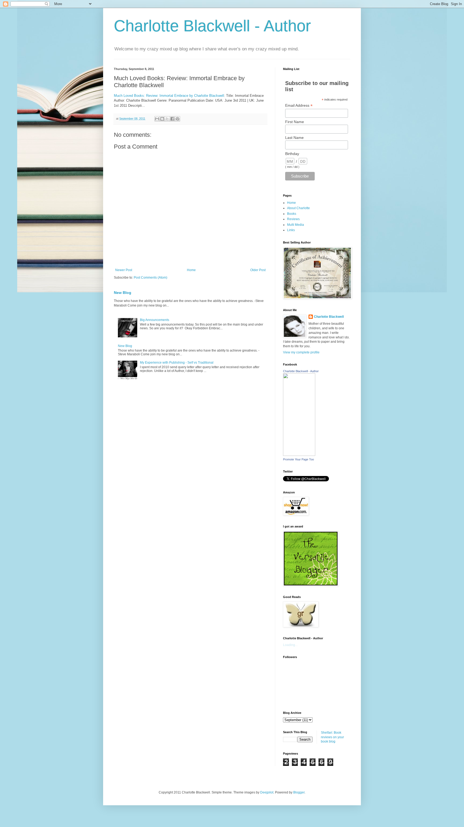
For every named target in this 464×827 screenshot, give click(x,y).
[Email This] (157, 118)
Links (291, 230)
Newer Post (123, 270)
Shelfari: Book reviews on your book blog (332, 737)
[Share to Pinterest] (177, 118)
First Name (294, 122)
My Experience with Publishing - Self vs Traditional (176, 362)
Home (191, 270)
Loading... (290, 645)
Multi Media (295, 225)
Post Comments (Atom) (150, 277)
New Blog (122, 292)
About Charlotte (298, 208)
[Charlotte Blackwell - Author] (299, 455)
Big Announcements (154, 320)
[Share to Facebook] (172, 118)
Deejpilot (266, 792)
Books (291, 214)
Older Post (258, 270)
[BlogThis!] (162, 118)
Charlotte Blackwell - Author (212, 26)
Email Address (299, 105)
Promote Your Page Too (298, 459)
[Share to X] (167, 118)
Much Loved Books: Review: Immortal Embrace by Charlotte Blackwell (169, 96)
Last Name (294, 137)
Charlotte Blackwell (329, 317)
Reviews (293, 219)
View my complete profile (301, 352)
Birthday (292, 154)
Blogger (299, 792)
